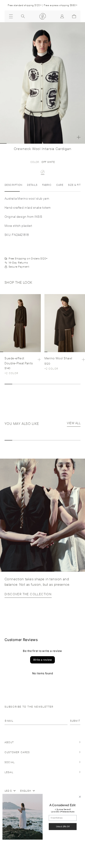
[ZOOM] (78, 137)
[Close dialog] (80, 797)
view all (73, 423)
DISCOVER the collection (28, 594)
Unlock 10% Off (62, 826)
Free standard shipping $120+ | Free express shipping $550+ (43, 5)
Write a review (42, 659)
